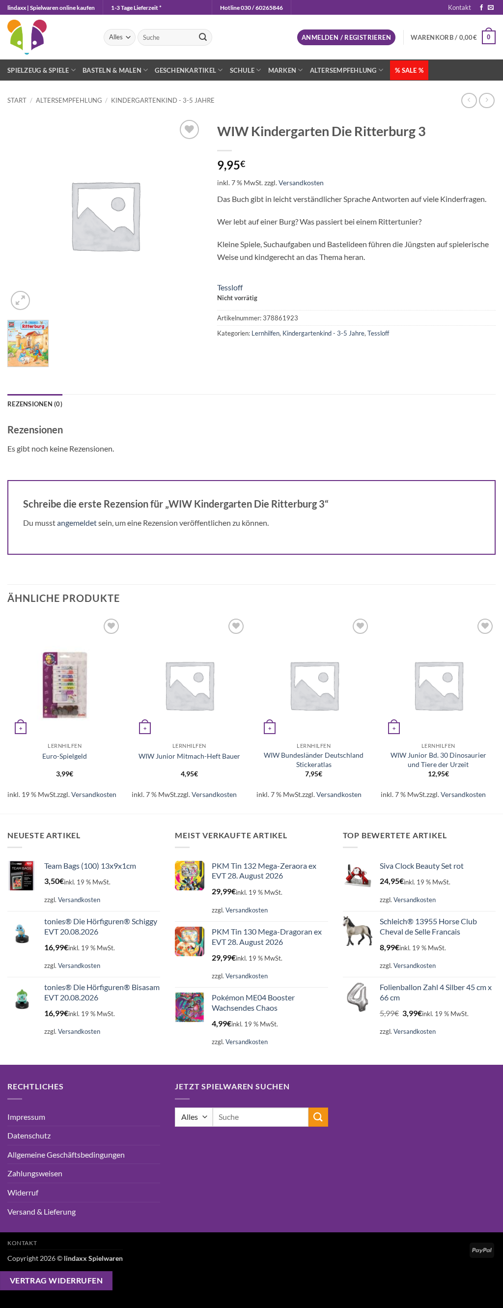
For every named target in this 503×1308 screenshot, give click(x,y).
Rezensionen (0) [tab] (34, 404)
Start (17, 100)
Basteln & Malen (112, 70)
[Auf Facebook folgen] (481, 7)
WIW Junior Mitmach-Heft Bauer (189, 756)
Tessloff (230, 287)
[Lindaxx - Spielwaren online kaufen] (48, 37)
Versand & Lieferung (41, 1211)
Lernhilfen (265, 333)
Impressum (26, 1116)
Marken (282, 70)
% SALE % (409, 70)
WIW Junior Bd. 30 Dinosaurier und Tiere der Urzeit (438, 759)
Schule (242, 70)
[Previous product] (486, 100)
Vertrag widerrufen (56, 1280)
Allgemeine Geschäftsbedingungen (66, 1154)
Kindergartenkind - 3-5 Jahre (163, 100)
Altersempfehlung (343, 70)
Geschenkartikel (185, 70)
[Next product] (468, 100)
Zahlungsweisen (34, 1173)
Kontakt (459, 7)
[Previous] (7, 713)
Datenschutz (29, 1135)
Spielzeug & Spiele (38, 70)
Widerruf (22, 1192)
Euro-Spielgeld (64, 756)
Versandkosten (301, 182)
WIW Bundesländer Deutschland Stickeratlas (313, 759)
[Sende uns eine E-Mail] (491, 7)
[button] (346, 37)
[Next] (495, 713)
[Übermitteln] (203, 37)
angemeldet (77, 522)
